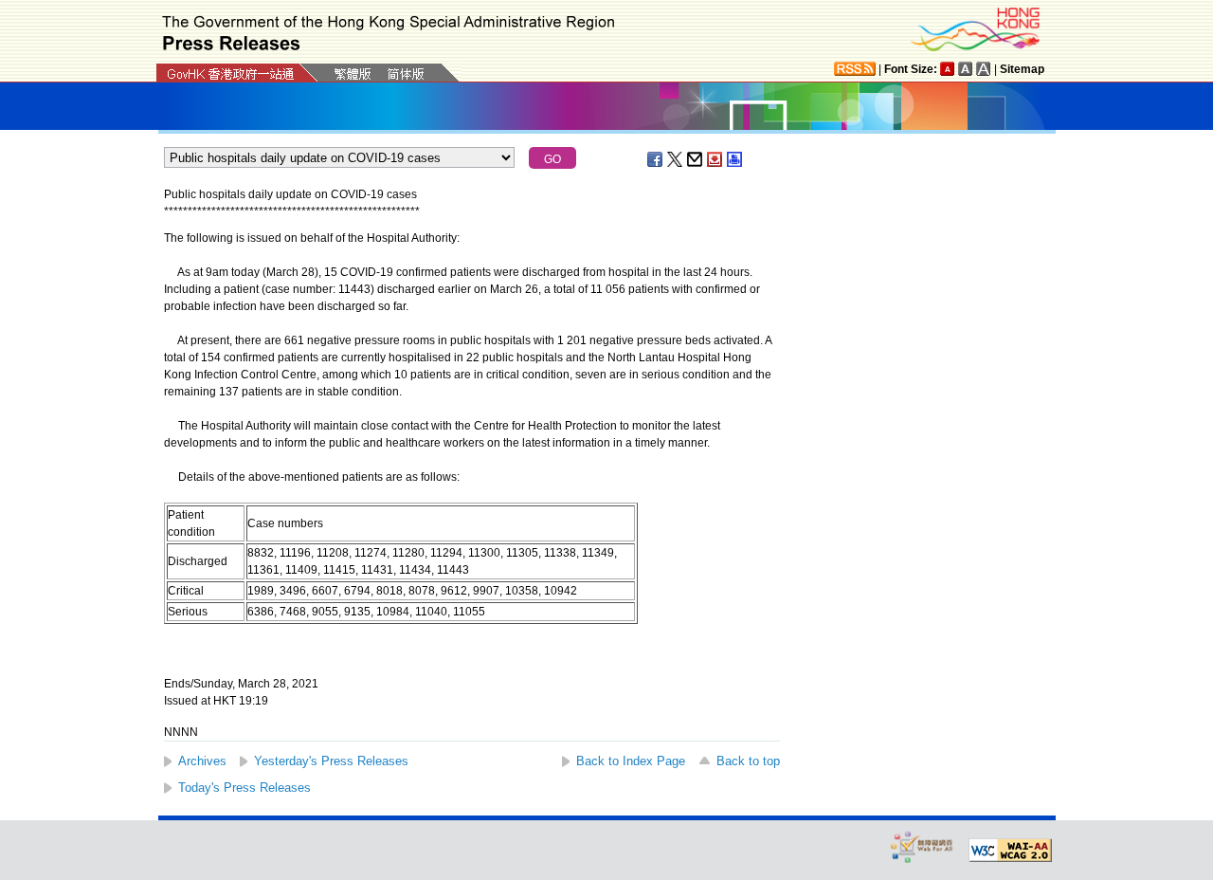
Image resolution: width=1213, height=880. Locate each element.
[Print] (735, 159)
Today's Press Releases (244, 787)
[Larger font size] (965, 69)
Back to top (748, 761)
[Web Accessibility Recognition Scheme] (922, 846)
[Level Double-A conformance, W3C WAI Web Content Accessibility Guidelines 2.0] (1010, 850)
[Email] (695, 159)
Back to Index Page (630, 761)
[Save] (715, 159)
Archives (202, 761)
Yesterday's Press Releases (331, 761)
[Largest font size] (983, 69)
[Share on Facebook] (655, 159)
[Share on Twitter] (675, 159)
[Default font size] (947, 69)
